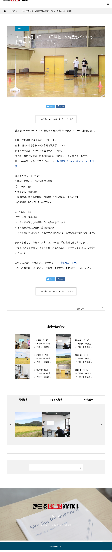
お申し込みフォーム (68, 262)
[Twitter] (58, 516)
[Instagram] (53, 516)
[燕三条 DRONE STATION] (56, 507)
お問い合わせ (57, 525)
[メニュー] (108, 4)
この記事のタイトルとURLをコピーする (56, 119)
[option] (28, 424)
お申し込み (45, 525)
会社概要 (67, 525)
